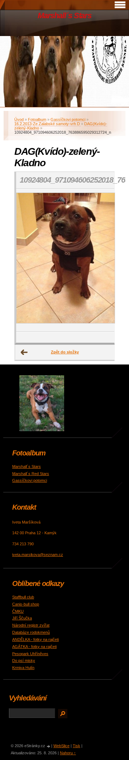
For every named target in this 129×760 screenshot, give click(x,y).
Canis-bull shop (25, 604)
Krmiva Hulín (23, 667)
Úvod (19, 119)
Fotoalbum (37, 119)
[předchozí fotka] (28, 260)
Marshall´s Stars (64, 15)
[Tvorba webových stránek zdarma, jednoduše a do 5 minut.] (48, 746)
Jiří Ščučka (22, 618)
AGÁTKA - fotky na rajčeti (34, 646)
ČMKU (18, 611)
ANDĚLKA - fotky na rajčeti (35, 639)
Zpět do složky (65, 352)
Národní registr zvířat (30, 625)
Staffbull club (23, 597)
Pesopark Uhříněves (30, 654)
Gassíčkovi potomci (68, 119)
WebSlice (61, 746)
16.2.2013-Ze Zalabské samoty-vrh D (47, 124)
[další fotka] (103, 260)
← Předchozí (24, 352)
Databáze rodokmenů (31, 632)
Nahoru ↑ (68, 753)
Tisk (76, 746)
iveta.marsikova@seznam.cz (37, 554)
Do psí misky (23, 660)
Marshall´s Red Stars (30, 473)
